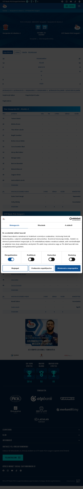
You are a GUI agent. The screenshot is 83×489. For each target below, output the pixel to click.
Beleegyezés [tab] (14, 225)
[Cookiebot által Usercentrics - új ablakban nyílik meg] (71, 219)
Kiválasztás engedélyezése (41, 268)
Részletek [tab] (41, 225)
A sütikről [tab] (68, 225)
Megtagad (15, 268)
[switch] (31, 259)
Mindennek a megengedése (67, 268)
